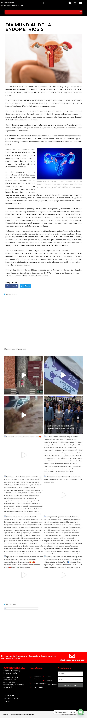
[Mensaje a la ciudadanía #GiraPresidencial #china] (23, 455)
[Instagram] (75, 2)
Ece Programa (11, 294)
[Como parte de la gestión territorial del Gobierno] (63, 535)
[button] (80, 11)
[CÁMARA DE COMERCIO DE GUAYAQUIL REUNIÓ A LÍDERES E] (63, 455)
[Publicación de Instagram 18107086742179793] (63, 415)
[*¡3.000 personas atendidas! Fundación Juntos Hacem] (63, 375)
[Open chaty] (81, 712)
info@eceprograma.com (72, 660)
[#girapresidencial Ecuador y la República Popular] (23, 574)
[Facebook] (69, 2)
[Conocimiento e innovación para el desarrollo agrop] (23, 535)
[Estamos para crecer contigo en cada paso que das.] (63, 495)
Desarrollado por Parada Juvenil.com (72, 714)
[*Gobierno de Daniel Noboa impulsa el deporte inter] (23, 495)
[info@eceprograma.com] (72, 656)
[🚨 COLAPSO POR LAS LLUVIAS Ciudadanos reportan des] (23, 415)
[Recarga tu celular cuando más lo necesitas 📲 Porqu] (23, 375)
